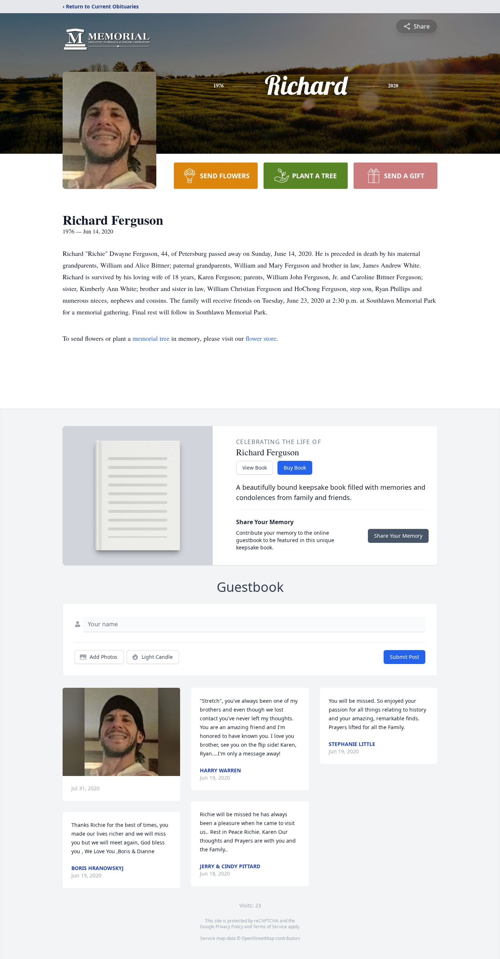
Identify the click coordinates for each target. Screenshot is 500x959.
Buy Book (295, 467)
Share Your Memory (398, 535)
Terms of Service (270, 926)
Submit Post (404, 656)
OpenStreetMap (258, 938)
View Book (254, 467)
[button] (121, 732)
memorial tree (151, 338)
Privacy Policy (229, 926)
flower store (261, 338)
